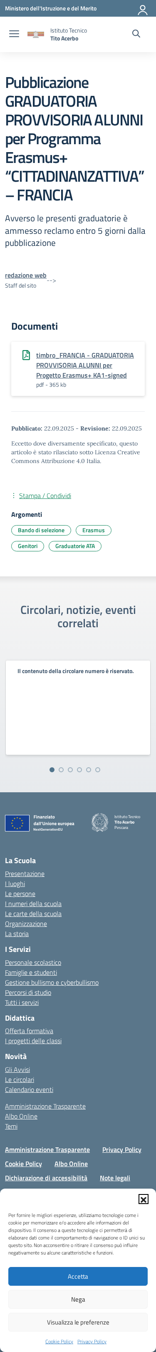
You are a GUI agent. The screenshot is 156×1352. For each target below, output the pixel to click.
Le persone (20, 894)
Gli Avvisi (17, 1069)
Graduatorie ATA (75, 545)
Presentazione (25, 874)
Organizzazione (26, 924)
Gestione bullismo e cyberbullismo (52, 982)
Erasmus (93, 530)
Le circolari (19, 1079)
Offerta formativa (29, 1031)
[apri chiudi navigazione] (14, 35)
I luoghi (15, 884)
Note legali (115, 1178)
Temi (11, 1126)
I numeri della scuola (33, 904)
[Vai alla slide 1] (52, 769)
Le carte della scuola (33, 914)
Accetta (78, 1276)
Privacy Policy (91, 1341)
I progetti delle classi (33, 1041)
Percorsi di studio (28, 992)
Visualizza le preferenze (78, 1322)
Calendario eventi (29, 1089)
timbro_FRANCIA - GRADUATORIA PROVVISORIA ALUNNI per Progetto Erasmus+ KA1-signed (85, 365)
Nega (78, 1299)
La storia (17, 934)
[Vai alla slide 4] (79, 769)
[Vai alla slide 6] (97, 769)
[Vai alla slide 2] (61, 769)
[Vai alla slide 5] (88, 769)
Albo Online (21, 1116)
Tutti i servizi (22, 1002)
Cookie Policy (59, 1341)
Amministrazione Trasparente (45, 1106)
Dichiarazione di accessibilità (46, 1178)
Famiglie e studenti (31, 972)
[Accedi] (143, 8)
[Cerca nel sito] (136, 34)
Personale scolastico (33, 962)
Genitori (27, 545)
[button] (143, 1199)
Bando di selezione (41, 530)
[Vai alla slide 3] (70, 769)
